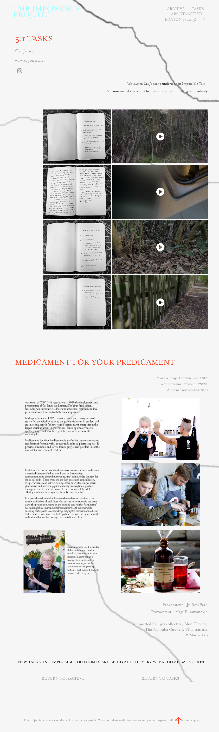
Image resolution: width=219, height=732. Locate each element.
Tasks (198, 8)
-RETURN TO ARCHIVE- (63, 678)
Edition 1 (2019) (180, 19)
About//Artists (187, 13)
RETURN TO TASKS (160, 678)
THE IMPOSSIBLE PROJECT (47, 11)
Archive (176, 8)
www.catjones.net (30, 60)
